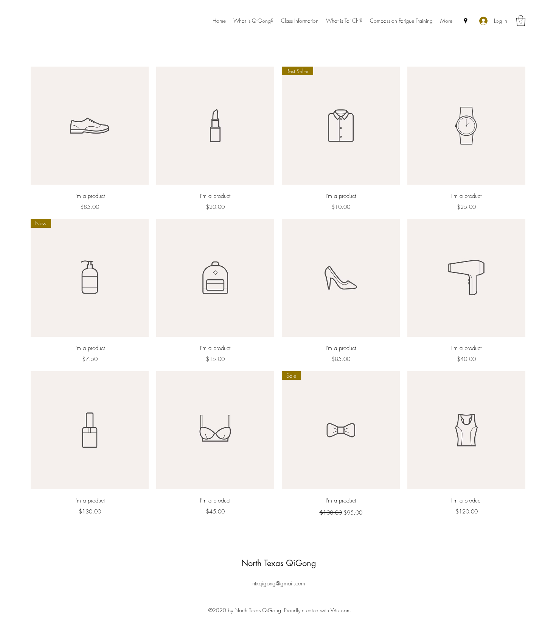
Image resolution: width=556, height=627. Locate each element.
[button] (520, 20)
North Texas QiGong (278, 563)
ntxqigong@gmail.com (278, 583)
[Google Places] (465, 21)
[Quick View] (90, 126)
